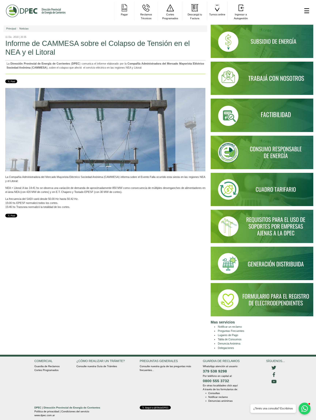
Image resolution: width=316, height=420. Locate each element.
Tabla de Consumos (230, 339)
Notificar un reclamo (230, 326)
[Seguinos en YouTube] (274, 381)
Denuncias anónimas (220, 400)
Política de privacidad (46, 411)
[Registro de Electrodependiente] (262, 299)
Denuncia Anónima (229, 343)
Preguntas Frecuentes (231, 330)
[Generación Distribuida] (262, 263)
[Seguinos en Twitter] (274, 367)
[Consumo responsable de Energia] (262, 153)
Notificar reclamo (218, 396)
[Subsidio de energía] (262, 43)
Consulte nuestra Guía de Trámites (96, 366)
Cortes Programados (46, 370)
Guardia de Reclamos (47, 366)
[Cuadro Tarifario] (262, 190)
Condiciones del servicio (75, 411)
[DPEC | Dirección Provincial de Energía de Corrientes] (35, 10)
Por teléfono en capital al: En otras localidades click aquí (220, 380)
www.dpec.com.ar (44, 415)
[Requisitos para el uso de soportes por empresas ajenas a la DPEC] (262, 228)
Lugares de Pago (228, 335)
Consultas (214, 393)
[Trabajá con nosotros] (262, 79)
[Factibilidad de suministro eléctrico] (262, 116)
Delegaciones (226, 347)
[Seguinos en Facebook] (274, 374)
